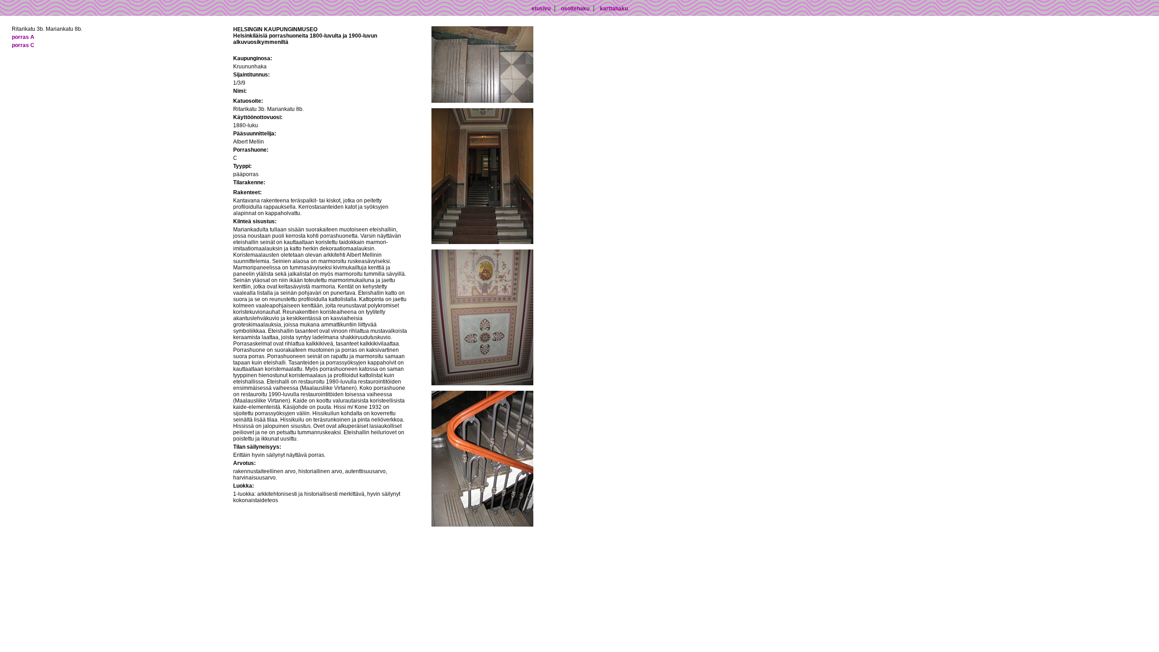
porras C (23, 45)
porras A (23, 37)
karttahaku (614, 8)
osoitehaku (575, 8)
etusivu (541, 8)
